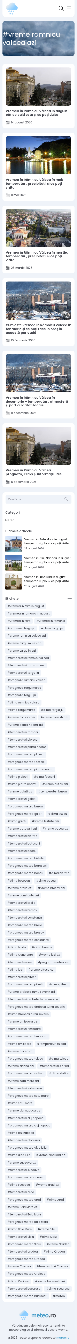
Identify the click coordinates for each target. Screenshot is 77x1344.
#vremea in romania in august (28, 614)
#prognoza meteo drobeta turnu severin (36, 1007)
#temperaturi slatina (54, 1066)
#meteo (59, 1296)
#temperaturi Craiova (52, 1266)
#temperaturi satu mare (24, 1088)
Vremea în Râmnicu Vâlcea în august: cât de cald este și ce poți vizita (37, 113)
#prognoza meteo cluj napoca (28, 1125)
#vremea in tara (19, 621)
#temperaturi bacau (21, 851)
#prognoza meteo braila (24, 925)
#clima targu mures (21, 710)
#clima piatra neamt (22, 784)
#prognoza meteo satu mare (28, 1096)
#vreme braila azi (19, 888)
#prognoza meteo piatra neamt (30, 769)
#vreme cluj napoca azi (23, 1111)
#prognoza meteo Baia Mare (27, 1222)
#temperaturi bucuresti (23, 1289)
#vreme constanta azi (23, 895)
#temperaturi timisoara (24, 1029)
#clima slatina (59, 1073)
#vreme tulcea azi (20, 1051)
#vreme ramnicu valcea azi (26, 636)
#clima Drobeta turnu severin (28, 1014)
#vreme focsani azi (21, 717)
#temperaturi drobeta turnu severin (32, 999)
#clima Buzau (57, 814)
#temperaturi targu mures (26, 665)
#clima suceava (18, 1185)
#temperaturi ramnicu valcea (28, 658)
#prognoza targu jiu (21, 628)
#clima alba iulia (18, 1155)
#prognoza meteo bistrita (25, 858)
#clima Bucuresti (58, 1289)
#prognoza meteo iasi (53, 962)
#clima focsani (44, 777)
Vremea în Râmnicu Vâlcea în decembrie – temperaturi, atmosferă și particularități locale (37, 401)
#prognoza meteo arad (24, 1200)
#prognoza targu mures (24, 688)
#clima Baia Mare (19, 1229)
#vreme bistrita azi (45, 821)
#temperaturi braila (21, 903)
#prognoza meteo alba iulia (27, 1148)
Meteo (9, 520)
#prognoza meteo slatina (25, 1073)
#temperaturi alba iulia (23, 1140)
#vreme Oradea (57, 1244)
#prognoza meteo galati (24, 814)
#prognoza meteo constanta (28, 940)
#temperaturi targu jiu (23, 673)
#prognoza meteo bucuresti (27, 1296)
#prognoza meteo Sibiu (24, 1244)
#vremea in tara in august (25, 606)
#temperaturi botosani (23, 844)
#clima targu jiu (52, 628)
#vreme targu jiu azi (21, 651)
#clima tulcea (58, 1059)
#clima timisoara (19, 1044)
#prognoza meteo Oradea (26, 1259)
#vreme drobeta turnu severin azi (31, 992)
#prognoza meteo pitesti (25, 984)
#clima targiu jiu (52, 710)
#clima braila (16, 947)
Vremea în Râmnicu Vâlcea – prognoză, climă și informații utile (34, 472)
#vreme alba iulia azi (51, 1155)
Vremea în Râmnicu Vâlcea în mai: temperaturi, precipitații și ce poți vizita (34, 183)
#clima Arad (55, 1200)
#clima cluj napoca (20, 1133)
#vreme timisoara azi (22, 1022)
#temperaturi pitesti (21, 977)
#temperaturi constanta (24, 918)
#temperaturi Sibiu (20, 1237)
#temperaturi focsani (22, 732)
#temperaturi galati (21, 799)
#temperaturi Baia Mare (24, 1214)
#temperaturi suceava (23, 1170)
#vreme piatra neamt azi (25, 725)
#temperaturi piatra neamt (26, 747)
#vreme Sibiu (47, 1229)
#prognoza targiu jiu (21, 695)
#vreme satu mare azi (23, 1081)
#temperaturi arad (20, 1192)
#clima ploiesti (17, 777)
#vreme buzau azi (55, 784)
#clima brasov (42, 947)
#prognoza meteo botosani (27, 866)
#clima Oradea (54, 1252)
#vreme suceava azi (21, 1163)
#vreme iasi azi (49, 955)
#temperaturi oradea (22, 1252)
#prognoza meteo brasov (25, 933)
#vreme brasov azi (51, 888)
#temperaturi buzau (52, 791)
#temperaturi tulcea (51, 1044)
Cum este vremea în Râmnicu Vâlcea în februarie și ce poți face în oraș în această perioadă (38, 329)
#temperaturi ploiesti (22, 740)
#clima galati (16, 821)
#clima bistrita (59, 873)
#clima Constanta (20, 955)
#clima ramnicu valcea (23, 702)
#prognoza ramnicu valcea (26, 680)
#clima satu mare (19, 1103)
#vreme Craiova (19, 1266)
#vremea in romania (50, 621)
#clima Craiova (18, 1281)
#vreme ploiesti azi (54, 717)
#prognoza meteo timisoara (27, 1036)
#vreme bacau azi (55, 829)
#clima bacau (46, 881)
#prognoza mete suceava (25, 1177)
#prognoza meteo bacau (25, 873)
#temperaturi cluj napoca (25, 1118)
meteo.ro (62, 1338)
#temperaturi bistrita (22, 836)
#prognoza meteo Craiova (26, 1274)
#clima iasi (15, 970)
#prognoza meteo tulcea (25, 1059)
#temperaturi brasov (22, 910)
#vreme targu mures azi (24, 643)
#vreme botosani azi (22, 829)
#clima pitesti (58, 984)
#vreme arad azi (47, 1185)
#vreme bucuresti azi (50, 1281)
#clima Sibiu (48, 1237)
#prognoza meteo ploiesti (25, 754)
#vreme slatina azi (20, 1066)
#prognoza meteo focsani (26, 762)
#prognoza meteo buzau (25, 806)
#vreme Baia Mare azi (22, 1207)
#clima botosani (18, 881)
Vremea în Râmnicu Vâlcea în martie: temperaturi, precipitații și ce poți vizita (37, 256)
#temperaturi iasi (19, 962)
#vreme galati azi (19, 791)
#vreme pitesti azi (41, 970)
